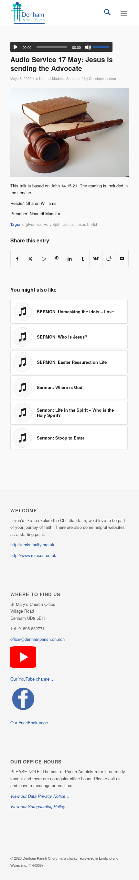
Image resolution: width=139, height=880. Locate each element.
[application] (61, 47)
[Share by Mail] (121, 258)
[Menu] (123, 13)
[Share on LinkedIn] (69, 258)
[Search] (107, 13)
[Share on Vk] (96, 258)
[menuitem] (107, 13)
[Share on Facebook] (17, 258)
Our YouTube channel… (32, 679)
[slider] (102, 47)
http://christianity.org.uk (32, 544)
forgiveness (31, 224)
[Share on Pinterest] (56, 258)
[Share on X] (30, 258)
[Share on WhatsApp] (43, 258)
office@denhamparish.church (37, 639)
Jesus (68, 224)
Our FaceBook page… (31, 722)
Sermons (73, 78)
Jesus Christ (86, 224)
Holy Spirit (52, 224)
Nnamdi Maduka (51, 78)
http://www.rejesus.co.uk (33, 555)
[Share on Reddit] (108, 258)
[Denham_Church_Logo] (57, 13)
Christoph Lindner (102, 78)
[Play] (15, 47)
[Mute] (88, 47)
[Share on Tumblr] (82, 258)
